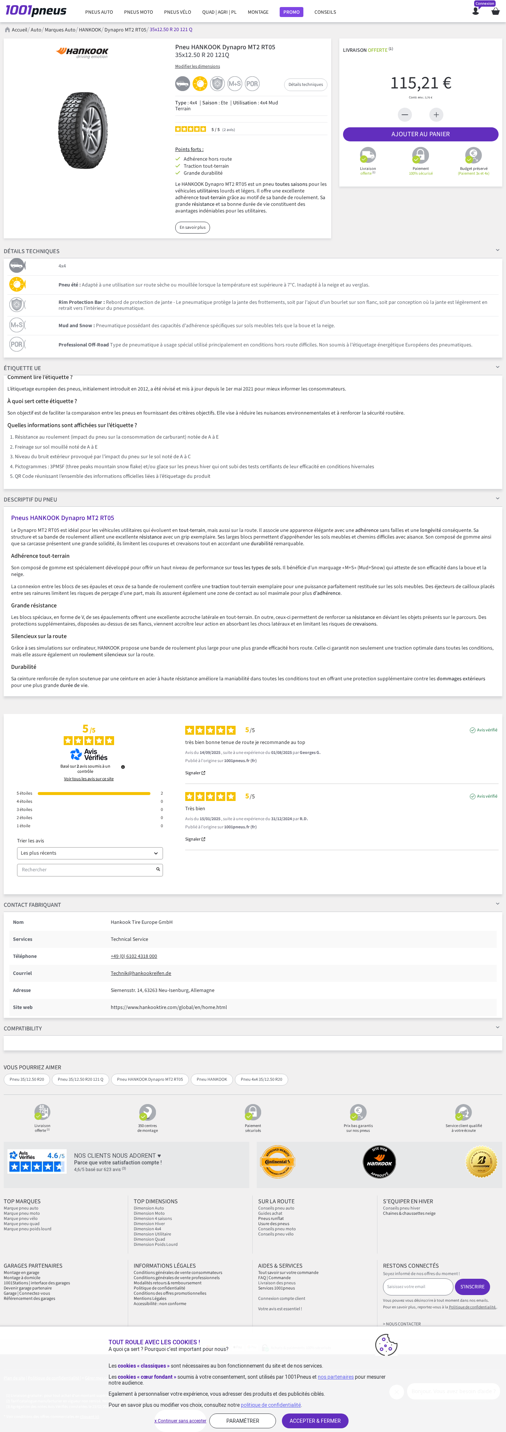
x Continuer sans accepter (180, 1420)
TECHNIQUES (32, 251)
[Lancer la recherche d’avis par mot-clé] (158, 870)
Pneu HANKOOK (212, 1079)
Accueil (19, 30)
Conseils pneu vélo (276, 1234)
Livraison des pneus (277, 1283)
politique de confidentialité (271, 1405)
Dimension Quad (149, 1239)
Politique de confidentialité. (472, 1307)
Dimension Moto (149, 1213)
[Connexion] (475, 11)
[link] (99, 12)
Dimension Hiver (149, 1224)
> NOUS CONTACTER (402, 1324)
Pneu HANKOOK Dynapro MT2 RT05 (150, 1079)
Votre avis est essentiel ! (280, 1309)
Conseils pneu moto (277, 1229)
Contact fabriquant (32, 905)
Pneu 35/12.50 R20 (27, 1079)
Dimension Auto (149, 1208)
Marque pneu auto (21, 1208)
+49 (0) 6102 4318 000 (134, 956)
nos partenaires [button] (336, 1377)
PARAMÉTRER (242, 1421)
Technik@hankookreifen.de (141, 973)
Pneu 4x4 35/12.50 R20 (261, 1079)
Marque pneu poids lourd (27, 1229)
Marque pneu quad (22, 1224)
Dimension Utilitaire (152, 1234)
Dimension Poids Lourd (156, 1244)
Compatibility (23, 1028)
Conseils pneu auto (276, 1208)
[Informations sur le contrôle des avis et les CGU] (123, 767)
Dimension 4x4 (147, 1229)
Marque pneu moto (22, 1213)
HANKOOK (90, 30)
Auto (36, 30)
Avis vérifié (487, 730)
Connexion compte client (281, 1298)
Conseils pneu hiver (401, 1208)
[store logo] (38, 11)
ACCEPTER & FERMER (315, 1421)
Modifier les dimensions (197, 66)
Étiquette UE (22, 368)
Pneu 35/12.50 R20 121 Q (80, 1079)
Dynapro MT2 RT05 (125, 30)
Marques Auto (60, 30)
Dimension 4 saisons (153, 1218)
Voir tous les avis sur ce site (89, 779)
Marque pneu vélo (21, 1218)
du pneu (30, 500)
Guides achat (270, 1213)
